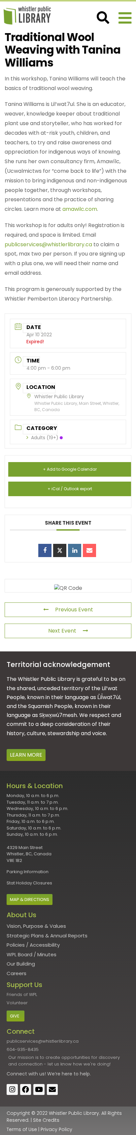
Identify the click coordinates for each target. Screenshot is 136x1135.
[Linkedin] (74, 550)
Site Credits (46, 1120)
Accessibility (45, 944)
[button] (125, 18)
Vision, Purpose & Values (36, 925)
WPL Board (19, 954)
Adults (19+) (44, 437)
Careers (16, 973)
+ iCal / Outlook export (70, 489)
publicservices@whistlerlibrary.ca (48, 244)
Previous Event (74, 609)
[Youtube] (39, 1089)
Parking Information (28, 872)
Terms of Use (22, 1129)
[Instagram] (12, 1089)
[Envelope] (52, 1089)
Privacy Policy (56, 1129)
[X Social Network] (59, 550)
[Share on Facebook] (44, 550)
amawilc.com (79, 209)
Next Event (62, 631)
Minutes (46, 954)
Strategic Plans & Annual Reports (47, 935)
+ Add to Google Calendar (70, 469)
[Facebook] (25, 1089)
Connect (17, 1073)
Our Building (21, 963)
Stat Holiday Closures (29, 883)
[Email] (89, 550)
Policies (16, 944)
